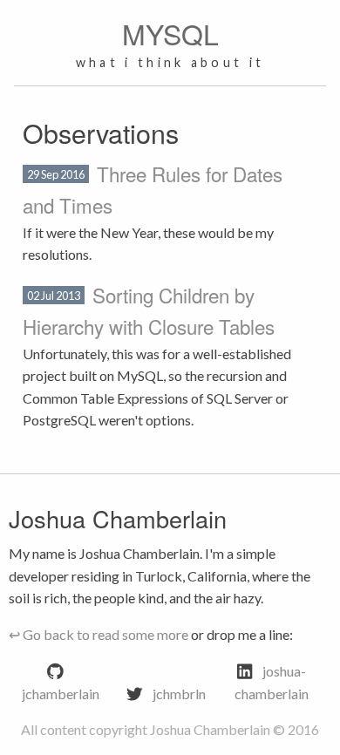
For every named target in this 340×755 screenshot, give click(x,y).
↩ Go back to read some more (98, 634)
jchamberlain (60, 693)
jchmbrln (179, 693)
